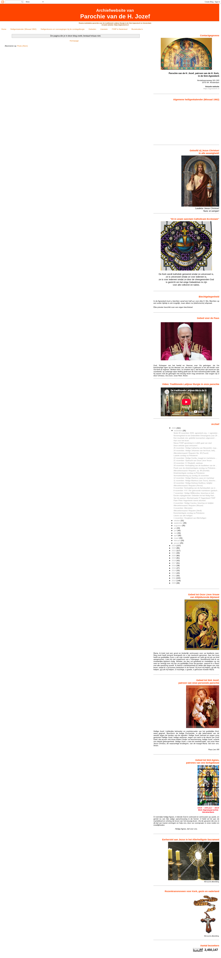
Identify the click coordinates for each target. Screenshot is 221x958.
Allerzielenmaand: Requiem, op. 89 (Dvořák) (191, 471)
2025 (174, 428)
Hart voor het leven (181, 441)
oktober (177, 521)
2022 (174, 551)
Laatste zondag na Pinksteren (186, 455)
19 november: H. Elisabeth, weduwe (188, 463)
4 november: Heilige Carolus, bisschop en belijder (194, 503)
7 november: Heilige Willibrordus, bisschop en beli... (194, 493)
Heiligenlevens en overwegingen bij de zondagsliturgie (63, 29)
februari (177, 540)
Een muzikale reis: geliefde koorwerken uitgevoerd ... (195, 438)
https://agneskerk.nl (211, 89)
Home (3, 29)
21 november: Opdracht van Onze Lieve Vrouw (193, 460)
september (178, 523)
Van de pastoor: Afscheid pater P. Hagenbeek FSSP (194, 498)
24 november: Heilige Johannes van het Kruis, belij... (195, 450)
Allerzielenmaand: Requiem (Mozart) (188, 505)
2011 (174, 578)
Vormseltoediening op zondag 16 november (191, 476)
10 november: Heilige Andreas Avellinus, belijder (193, 483)
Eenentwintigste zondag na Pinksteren (189, 513)
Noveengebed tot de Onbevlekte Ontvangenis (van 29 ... (196, 436)
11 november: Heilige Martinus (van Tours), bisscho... (195, 481)
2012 (174, 576)
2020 (174, 556)
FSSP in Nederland (119, 29)
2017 (174, 563)
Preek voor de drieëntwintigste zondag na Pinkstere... (195, 468)
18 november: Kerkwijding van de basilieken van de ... (195, 465)
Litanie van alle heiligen (183, 516)
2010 (174, 581)
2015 (174, 568)
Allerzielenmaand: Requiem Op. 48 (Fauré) (191, 453)
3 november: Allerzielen (183, 508)
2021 (174, 553)
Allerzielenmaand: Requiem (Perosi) (188, 485)
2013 (174, 573)
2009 (174, 583)
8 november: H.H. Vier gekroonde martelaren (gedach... (196, 490)
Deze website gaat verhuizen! (185, 446)
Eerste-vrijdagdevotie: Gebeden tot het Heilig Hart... (194, 495)
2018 (174, 560)
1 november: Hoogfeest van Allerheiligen (190, 518)
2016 (174, 565)
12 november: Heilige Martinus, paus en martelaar (194, 478)
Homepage (74, 41)
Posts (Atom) (22, 46)
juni (175, 530)
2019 (174, 558)
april (176, 535)
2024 (174, 546)
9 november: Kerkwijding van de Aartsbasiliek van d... (195, 488)
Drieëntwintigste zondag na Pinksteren (189, 473)
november (178, 431)
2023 (174, 548)
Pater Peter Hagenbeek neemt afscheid (190, 500)
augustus (178, 525)
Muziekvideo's (137, 29)
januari (177, 543)
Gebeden (92, 29)
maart (176, 538)
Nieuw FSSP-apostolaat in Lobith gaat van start (193, 443)
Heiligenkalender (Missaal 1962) (23, 29)
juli (175, 528)
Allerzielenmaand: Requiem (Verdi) (188, 511)
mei (175, 533)
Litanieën (104, 29)
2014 (174, 570)
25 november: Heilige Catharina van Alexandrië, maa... (196, 448)
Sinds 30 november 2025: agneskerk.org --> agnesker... (196, 433)
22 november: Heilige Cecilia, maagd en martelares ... (195, 458)
